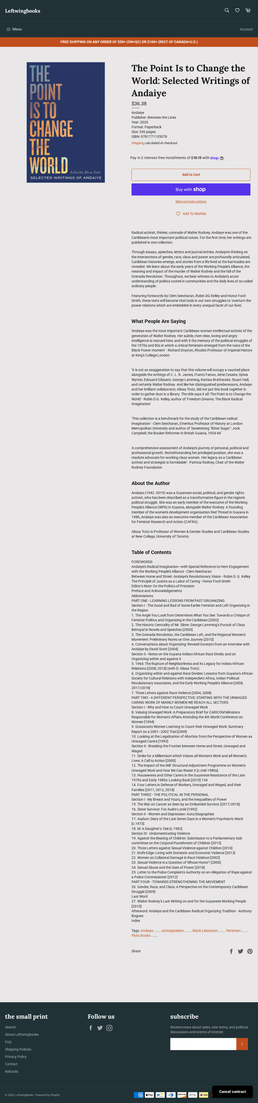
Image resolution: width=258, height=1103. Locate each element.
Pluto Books (141, 935)
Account (246, 29)
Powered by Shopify (47, 1095)
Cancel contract (232, 1091)
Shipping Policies (18, 1049)
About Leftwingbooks (22, 1034)
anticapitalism (173, 931)
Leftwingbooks (22, 11)
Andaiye (147, 931)
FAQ (8, 1042)
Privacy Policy (16, 1057)
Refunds (11, 1071)
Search (10, 1027)
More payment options (191, 201)
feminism (233, 931)
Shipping (138, 143)
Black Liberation (205, 931)
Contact (11, 1064)
